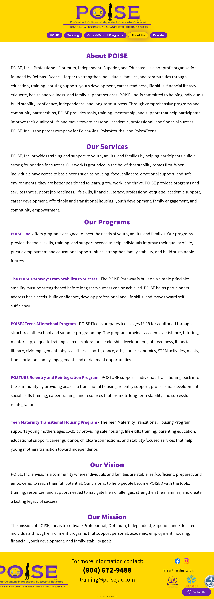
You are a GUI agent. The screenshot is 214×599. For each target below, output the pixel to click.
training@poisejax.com (107, 579)
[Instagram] (186, 561)
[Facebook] (177, 561)
